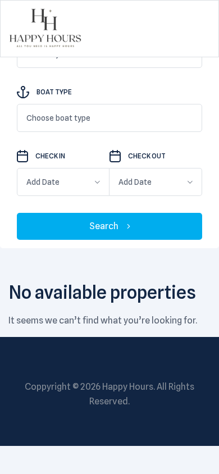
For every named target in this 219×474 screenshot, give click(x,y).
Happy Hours (127, 386)
